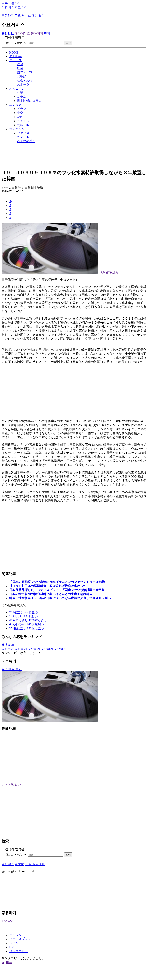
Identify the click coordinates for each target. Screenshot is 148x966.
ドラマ (21, 108)
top (3, 962)
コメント (23, 137)
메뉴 (9, 962)
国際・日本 (24, 72)
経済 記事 (8, 644)
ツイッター (17, 935)
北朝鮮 (21, 76)
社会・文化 (24, 80)
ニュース (15, 60)
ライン (13, 943)
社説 (20, 92)
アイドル (23, 121)
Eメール (14, 947)
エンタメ (15, 104)
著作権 (19, 864)
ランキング (17, 129)
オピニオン (17, 88)
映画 (20, 116)
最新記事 (15, 56)
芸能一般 (23, 125)
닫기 (47, 33)
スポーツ (23, 84)
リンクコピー (18, 951)
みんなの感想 (26, 141)
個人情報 (38, 864)
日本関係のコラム (29, 100)
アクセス (23, 133)
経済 (20, 68)
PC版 (28, 864)
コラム (21, 96)
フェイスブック (20, 939)
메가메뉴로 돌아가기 (29, 33)
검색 (68, 43)
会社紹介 (8, 864)
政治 (20, 64)
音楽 (20, 112)
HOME (13, 52)
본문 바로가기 (11, 3)
